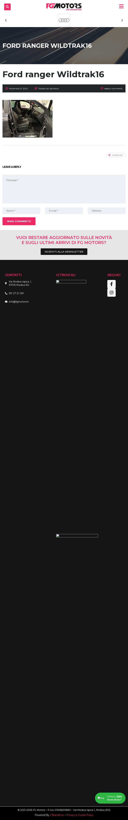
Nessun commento (113, 88)
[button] (6, 20)
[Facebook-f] (111, 284)
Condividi (117, 155)
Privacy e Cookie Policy (80, 814)
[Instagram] (111, 292)
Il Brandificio (57, 814)
